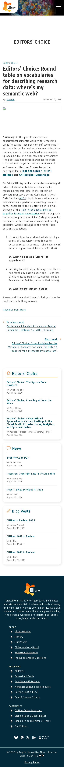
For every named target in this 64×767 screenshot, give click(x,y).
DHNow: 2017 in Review (21, 536)
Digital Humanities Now (32, 752)
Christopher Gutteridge (34, 174)
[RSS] (28, 738)
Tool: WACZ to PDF (18, 457)
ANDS (22, 198)
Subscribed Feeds (24, 676)
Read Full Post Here (14, 309)
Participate (15, 705)
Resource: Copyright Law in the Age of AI (31, 473)
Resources (15, 666)
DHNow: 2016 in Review (21, 552)
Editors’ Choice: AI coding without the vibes (29, 402)
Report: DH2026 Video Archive (25, 489)
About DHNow (23, 631)
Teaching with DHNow (27, 681)
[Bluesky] (16, 738)
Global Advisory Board (27, 647)
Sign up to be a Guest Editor (30, 715)
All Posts (20, 670)
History (19, 636)
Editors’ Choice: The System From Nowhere (27, 383)
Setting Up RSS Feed (26, 691)
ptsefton (10, 99)
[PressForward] (34, 738)
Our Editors (21, 726)
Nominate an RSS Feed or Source (33, 686)
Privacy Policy (32, 762)
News (17, 448)
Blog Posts (21, 511)
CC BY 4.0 (32, 755)
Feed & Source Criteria (27, 697)
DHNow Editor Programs (28, 710)
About (12, 626)
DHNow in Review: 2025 (21, 520)
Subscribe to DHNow (26, 652)
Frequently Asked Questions (30, 657)
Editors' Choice (10, 63)
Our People (21, 641)
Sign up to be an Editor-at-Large (33, 720)
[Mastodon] (22, 738)
